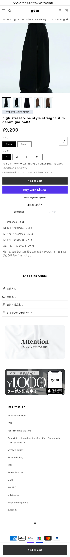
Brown (24, 144)
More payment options (35, 197)
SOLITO (11, 487)
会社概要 (12, 510)
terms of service (16, 415)
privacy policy (15, 450)
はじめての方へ (35, 204)
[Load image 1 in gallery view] (17, 102)
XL (37, 157)
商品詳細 (19, 212)
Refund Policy (15, 457)
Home (5, 19)
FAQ (9, 423)
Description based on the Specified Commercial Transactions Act (34, 440)
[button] (4, 10)
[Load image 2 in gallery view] (6, 102)
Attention (16, 164)
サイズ (52, 212)
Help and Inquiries (17, 502)
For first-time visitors (19, 430)
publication (13, 495)
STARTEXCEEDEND (17, 112)
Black (9, 144)
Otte (9, 465)
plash (10, 479)
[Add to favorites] (63, 141)
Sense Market (15, 472)
